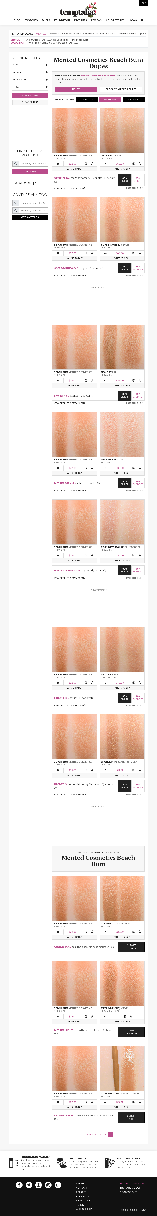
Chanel (117, 155)
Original (106, 155)
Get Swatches (30, 217)
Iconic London (130, 1093)
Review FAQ (83, 1196)
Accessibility (84, 1209)
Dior (126, 244)
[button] (17, 20)
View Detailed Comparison (69, 188)
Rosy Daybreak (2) (112, 547)
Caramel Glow (110, 1093)
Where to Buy (75, 169)
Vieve (124, 1008)
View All (41, 33)
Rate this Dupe (134, 188)
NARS (115, 674)
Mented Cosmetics (80, 155)
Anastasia (123, 923)
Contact (81, 1187)
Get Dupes (30, 171)
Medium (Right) (110, 1008)
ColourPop (17, 42)
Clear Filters (30, 102)
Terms (80, 1204)
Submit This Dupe (131, 947)
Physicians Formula (124, 761)
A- (105, 253)
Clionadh (16, 39)
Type (15, 65)
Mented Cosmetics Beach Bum (98, 75)
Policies (81, 1192)
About (80, 1183)
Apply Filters (30, 95)
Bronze (106, 761)
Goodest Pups (128, 1192)
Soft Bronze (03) (112, 244)
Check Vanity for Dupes (121, 89)
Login (143, 2)
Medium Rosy (109, 459)
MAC (121, 459)
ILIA (114, 372)
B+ (105, 380)
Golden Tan (108, 923)
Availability (20, 79)
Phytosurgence (135, 547)
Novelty (106, 372)
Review (76, 89)
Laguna (106, 674)
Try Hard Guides (130, 1187)
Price (16, 86)
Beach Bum (61, 155)
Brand (17, 72)
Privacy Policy (85, 1200)
